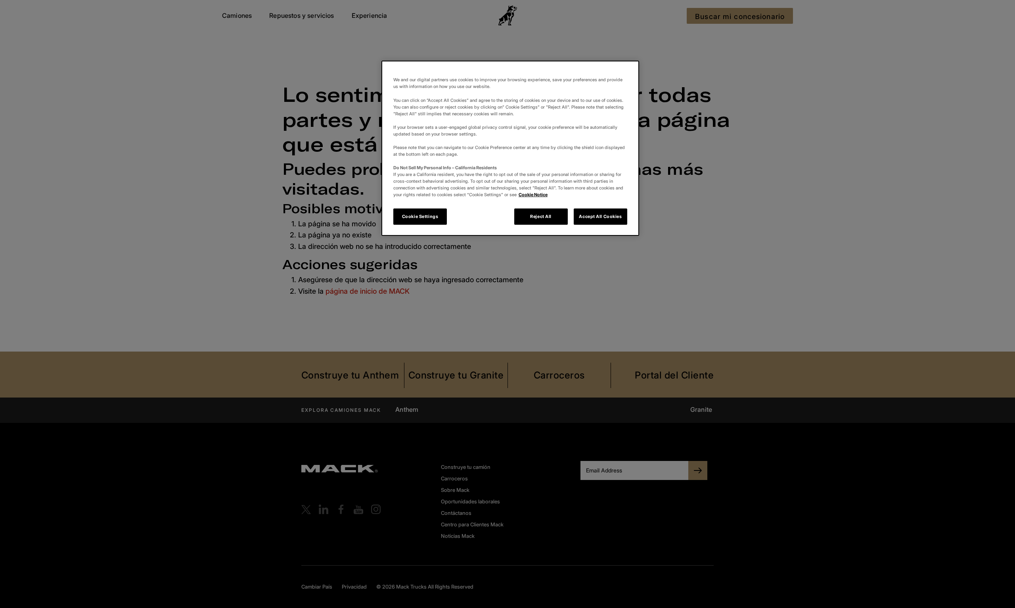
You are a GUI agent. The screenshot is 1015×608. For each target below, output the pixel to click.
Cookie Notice (533, 194)
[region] (510, 148)
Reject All (541, 216)
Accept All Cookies (600, 216)
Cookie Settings (420, 216)
